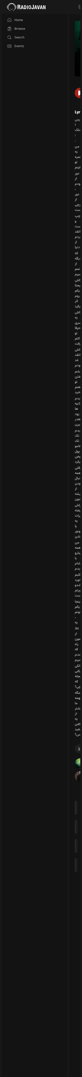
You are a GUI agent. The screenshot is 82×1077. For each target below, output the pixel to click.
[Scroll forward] (79, 836)
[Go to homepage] (26, 7)
